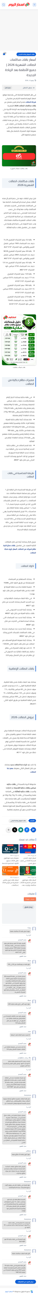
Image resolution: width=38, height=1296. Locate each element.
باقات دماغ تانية (9, 545)
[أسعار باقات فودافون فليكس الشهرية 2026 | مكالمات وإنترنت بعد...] (28, 870)
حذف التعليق (22, 956)
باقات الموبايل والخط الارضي (26, 54)
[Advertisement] (19, 30)
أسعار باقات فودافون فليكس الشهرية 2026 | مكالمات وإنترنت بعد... (28, 883)
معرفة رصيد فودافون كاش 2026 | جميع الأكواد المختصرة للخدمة (10, 861)
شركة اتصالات (30, 102)
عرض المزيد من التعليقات (25, 1281)
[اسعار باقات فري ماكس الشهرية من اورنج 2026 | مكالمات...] (10, 870)
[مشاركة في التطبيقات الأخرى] (8, 829)
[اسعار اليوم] (19, 4)
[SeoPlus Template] (32, 1291)
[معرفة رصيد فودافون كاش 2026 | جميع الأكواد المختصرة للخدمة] (10, 848)
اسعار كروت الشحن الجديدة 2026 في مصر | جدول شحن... (28, 861)
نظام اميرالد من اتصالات (27, 549)
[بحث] (3, 4)
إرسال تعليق (28, 907)
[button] (26, 829)
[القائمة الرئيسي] (34, 4)
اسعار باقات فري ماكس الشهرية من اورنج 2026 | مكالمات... (10, 883)
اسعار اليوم (9, 1291)
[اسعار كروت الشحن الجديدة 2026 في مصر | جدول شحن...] (28, 848)
